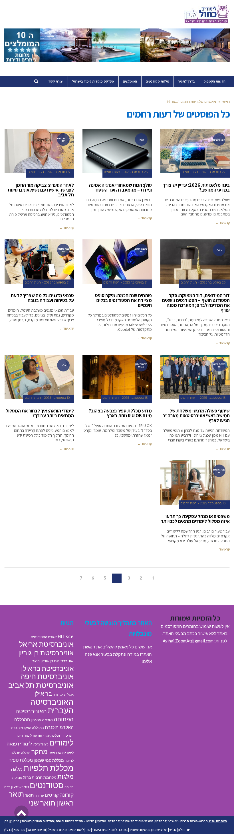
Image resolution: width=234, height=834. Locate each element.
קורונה (66, 794)
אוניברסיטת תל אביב (41, 685)
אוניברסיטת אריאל (46, 644)
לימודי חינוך (24, 735)
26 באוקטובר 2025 (212, 282)
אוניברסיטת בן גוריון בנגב (53, 661)
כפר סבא (19, 829)
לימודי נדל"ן (41, 744)
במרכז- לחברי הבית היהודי (110, 829)
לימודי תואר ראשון (61, 753)
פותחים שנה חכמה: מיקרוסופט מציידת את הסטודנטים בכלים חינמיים (123, 300)
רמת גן (14, 821)
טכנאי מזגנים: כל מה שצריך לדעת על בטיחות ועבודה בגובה (42, 297)
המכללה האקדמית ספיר (27, 728)
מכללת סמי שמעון (49, 760)
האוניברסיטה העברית (52, 706)
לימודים (61, 742)
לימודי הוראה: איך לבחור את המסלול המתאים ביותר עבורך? (40, 413)
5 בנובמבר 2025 (58, 172)
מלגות (65, 776)
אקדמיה (58, 694)
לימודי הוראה (42, 735)
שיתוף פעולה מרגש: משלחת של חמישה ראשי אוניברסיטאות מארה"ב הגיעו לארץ (196, 416)
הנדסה (68, 735)
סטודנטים (47, 785)
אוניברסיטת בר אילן (47, 668)
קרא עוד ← (222, 223)
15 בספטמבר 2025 (135, 398)
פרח (7, 787)
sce (70, 636)
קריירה (39, 795)
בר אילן (43, 693)
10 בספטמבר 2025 (57, 398)
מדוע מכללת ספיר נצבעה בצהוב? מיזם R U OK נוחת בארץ (120, 413)
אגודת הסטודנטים (44, 637)
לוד (88, 829)
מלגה (17, 769)
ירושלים (57, 735)
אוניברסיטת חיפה (47, 676)
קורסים (51, 795)
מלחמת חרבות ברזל (40, 777)
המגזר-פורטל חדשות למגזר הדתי (130, 821)
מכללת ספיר (21, 760)
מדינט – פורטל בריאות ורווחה (75, 821)
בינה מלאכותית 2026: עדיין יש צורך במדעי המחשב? (196, 187)
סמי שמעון (20, 786)
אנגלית (69, 694)
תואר (29, 795)
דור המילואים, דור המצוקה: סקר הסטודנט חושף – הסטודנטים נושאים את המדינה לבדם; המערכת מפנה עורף (196, 302)
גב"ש (173, 829)
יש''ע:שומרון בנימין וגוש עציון (149, 829)
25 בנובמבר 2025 (136, 172)
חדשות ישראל (36, 829)
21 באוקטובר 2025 (135, 282)
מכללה (26, 753)
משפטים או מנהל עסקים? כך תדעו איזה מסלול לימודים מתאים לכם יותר (195, 518)
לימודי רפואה (19, 744)
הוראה (47, 720)
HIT (61, 636)
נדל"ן (8, 829)
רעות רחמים (190, 172)
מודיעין (101, 821)
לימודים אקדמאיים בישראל (66, 829)
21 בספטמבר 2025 (57, 282)
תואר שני (42, 802)
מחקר (39, 751)
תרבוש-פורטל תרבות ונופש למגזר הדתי (181, 821)
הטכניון (36, 720)
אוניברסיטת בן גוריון (46, 652)
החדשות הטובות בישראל (37, 821)
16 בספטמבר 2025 (212, 398)
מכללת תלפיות (48, 768)
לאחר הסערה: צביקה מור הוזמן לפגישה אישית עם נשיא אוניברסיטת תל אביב (41, 190)
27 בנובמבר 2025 (213, 172)
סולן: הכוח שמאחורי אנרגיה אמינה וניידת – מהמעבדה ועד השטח (120, 187)
